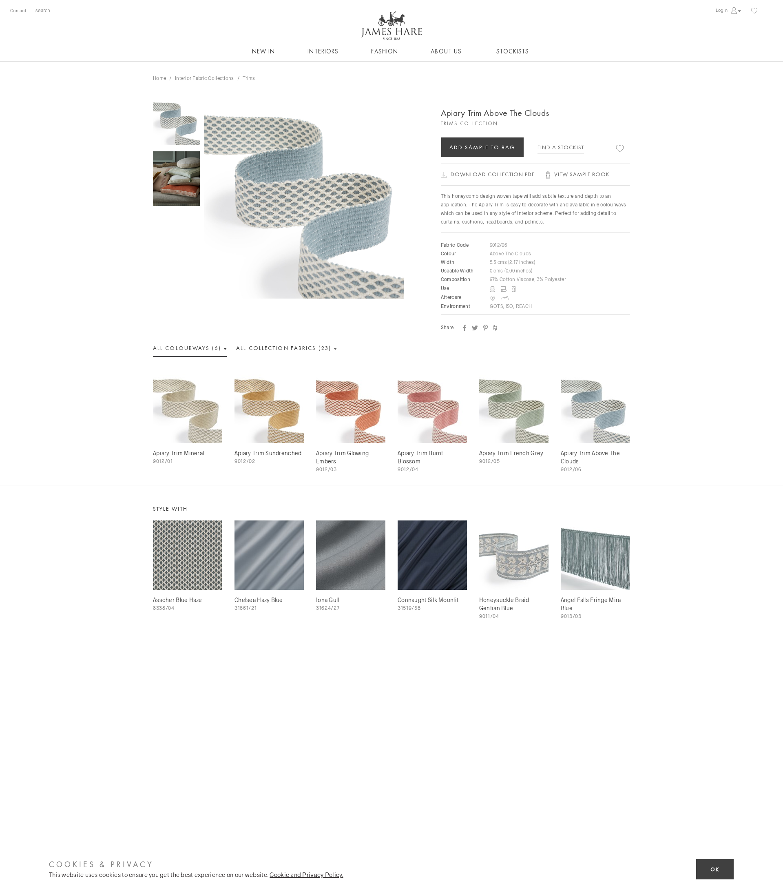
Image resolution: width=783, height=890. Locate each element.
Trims (249, 78)
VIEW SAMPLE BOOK (582, 174)
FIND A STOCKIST (560, 147)
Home (159, 78)
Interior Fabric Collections (204, 78)
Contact (18, 10)
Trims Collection (469, 123)
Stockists (512, 51)
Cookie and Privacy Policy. (306, 874)
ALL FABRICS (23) (284, 348)
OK (714, 869)
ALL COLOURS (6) (188, 348)
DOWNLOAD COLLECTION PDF (493, 174)
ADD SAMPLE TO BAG (482, 147)
